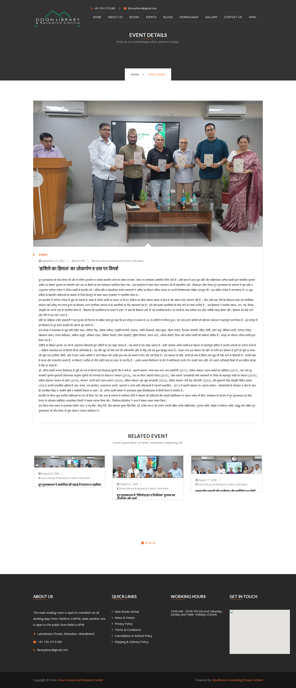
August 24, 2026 (50, 473)
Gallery (211, 17)
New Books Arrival (127, 612)
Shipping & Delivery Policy (131, 642)
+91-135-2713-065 (104, 8)
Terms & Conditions (128, 630)
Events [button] (151, 17)
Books (134, 17)
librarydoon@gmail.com (142, 8)
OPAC (253, 17)
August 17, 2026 (207, 480)
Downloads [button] (189, 17)
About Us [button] (115, 17)
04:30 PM (79, 261)
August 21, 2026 (128, 484)
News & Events (125, 618)
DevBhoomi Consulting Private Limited (237, 680)
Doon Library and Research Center (80, 680)
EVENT (43, 255)
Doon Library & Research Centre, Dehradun (118, 261)
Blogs (168, 17)
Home (97, 17)
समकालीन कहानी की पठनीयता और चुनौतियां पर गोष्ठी (225, 491)
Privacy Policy (123, 624)
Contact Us (233, 17)
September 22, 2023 (53, 261)
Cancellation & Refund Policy (133, 636)
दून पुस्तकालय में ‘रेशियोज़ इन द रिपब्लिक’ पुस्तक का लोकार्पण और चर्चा (146, 496)
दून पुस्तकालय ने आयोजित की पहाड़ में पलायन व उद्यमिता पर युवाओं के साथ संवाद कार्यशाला (69, 486)
